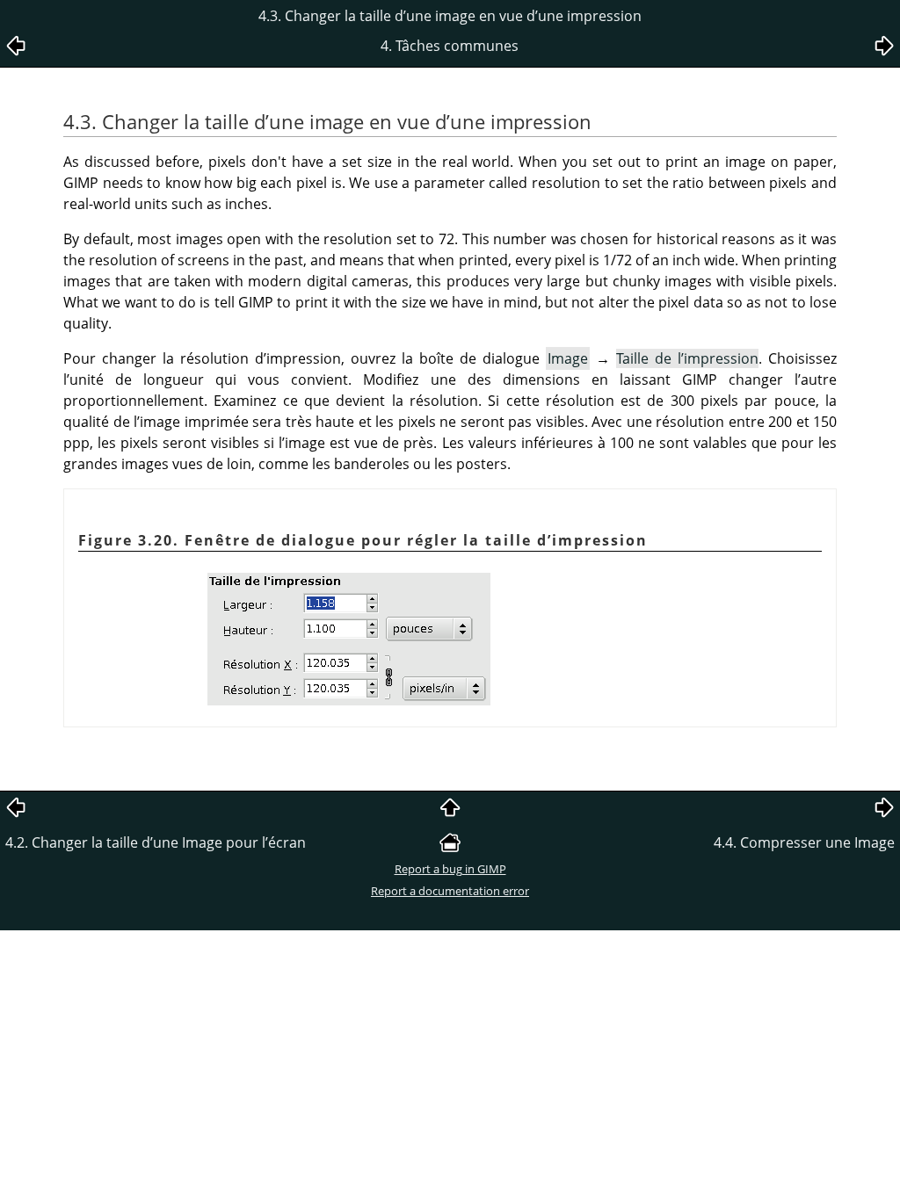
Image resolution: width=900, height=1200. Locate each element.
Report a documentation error (450, 891)
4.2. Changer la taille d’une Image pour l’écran (155, 842)
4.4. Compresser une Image (804, 842)
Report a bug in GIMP (450, 869)
